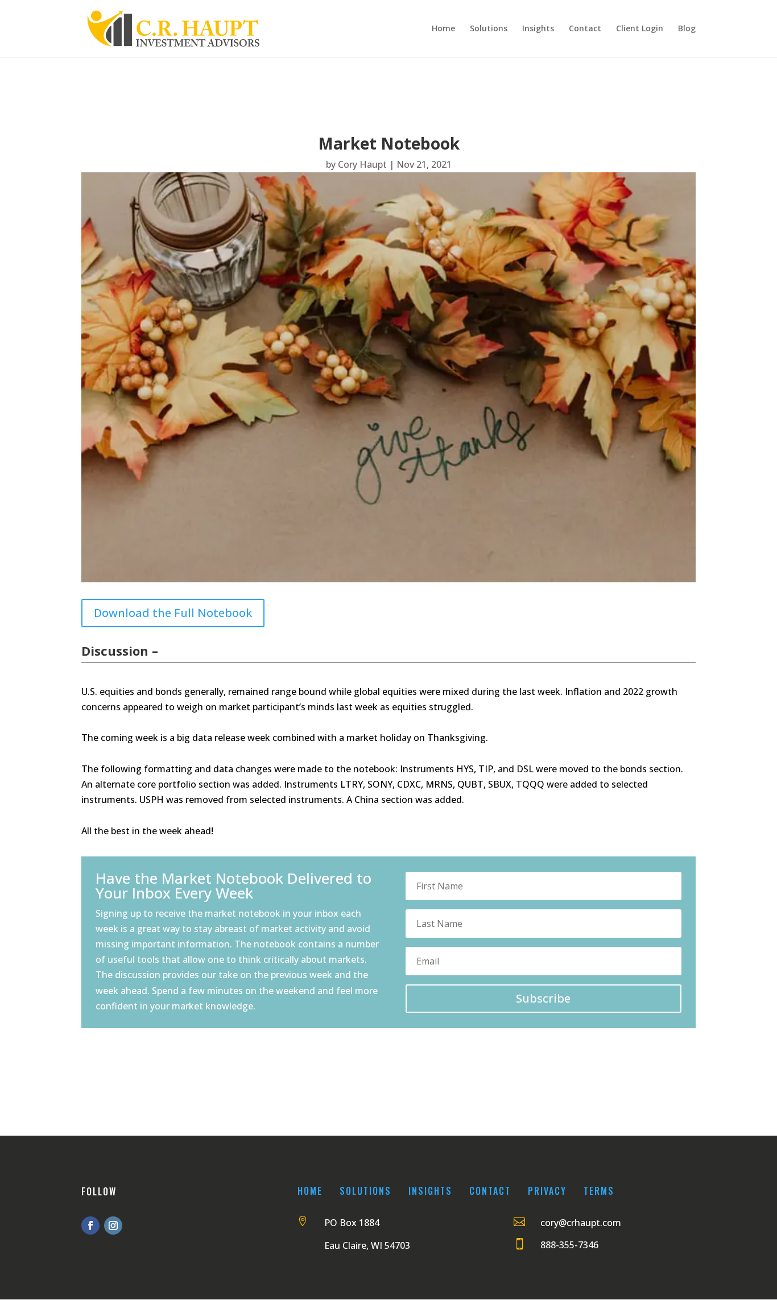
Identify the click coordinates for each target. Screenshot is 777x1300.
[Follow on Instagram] (113, 1225)
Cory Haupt (362, 164)
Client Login (639, 29)
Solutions (488, 29)
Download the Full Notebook (173, 612)
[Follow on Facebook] (90, 1225)
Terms (599, 1191)
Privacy (547, 1191)
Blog (687, 29)
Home (443, 29)
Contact (585, 29)
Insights (538, 29)
